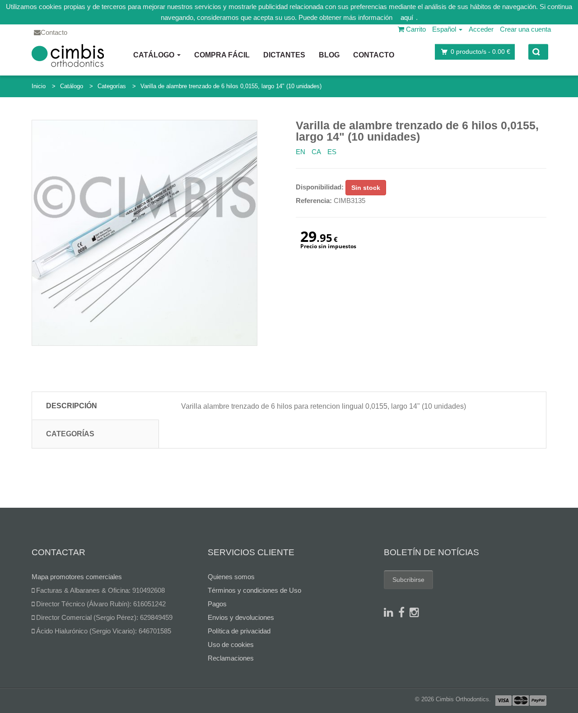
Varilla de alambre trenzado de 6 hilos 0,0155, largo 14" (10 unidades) (231, 86)
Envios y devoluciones (241, 617)
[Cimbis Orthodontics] (68, 55)
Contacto (373, 55)
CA (316, 152)
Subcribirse (408, 579)
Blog (329, 55)
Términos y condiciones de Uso (254, 590)
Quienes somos (231, 577)
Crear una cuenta (525, 29)
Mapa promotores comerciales (77, 577)
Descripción (71, 406)
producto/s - (480, 51)
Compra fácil (222, 55)
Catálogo (154, 55)
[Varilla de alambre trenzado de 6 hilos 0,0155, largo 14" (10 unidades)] (144, 232)
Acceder (481, 29)
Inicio (39, 86)
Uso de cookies (231, 644)
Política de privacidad (239, 631)
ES (331, 152)
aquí (407, 17)
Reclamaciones (231, 658)
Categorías (112, 86)
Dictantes (284, 55)
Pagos (217, 604)
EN (300, 152)
